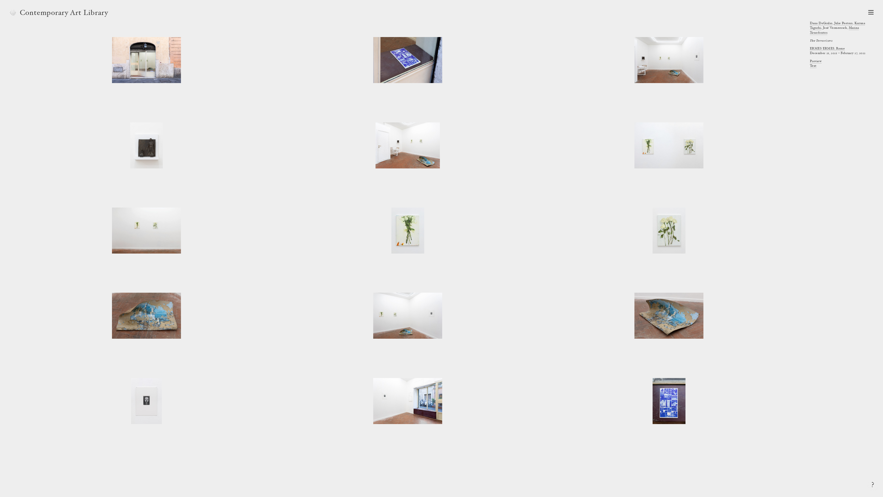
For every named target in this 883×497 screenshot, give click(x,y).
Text (813, 66)
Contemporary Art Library (64, 13)
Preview (816, 61)
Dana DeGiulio (821, 23)
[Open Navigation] (871, 12)
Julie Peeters (843, 23)
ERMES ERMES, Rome (827, 48)
